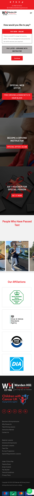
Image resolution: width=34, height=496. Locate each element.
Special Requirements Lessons (11, 454)
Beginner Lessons (7, 440)
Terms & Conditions (8, 472)
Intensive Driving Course (9, 443)
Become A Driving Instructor (10, 421)
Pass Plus (5, 448)
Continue (17, 58)
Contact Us (5, 432)
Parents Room (6, 464)
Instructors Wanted (8, 429)
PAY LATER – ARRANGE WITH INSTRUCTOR (17, 49)
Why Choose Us (7, 424)
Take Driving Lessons (8, 427)
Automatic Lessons (8, 445)
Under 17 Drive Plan (7, 461)
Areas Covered (6, 467)
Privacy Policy (6, 475)
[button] (31, 13)
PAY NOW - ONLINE (17, 31)
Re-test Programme (8, 451)
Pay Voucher (6, 469)
